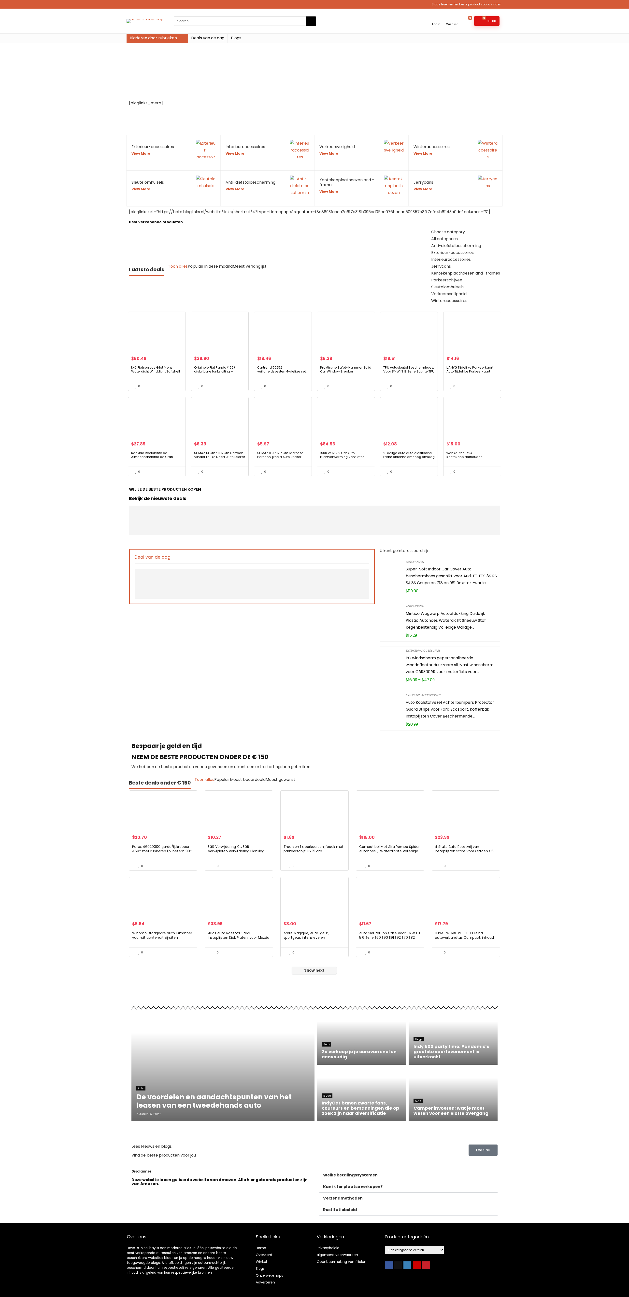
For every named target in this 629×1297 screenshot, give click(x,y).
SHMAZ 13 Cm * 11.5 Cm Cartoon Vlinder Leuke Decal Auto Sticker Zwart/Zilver (219, 457)
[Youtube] (417, 1265)
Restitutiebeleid (340, 1210)
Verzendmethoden (343, 1198)
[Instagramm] (407, 1265)
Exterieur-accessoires (423, 650)
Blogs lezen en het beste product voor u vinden (466, 4)
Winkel (261, 1261)
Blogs (236, 38)
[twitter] (398, 1265)
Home (261, 1247)
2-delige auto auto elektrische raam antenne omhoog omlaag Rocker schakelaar (409, 457)
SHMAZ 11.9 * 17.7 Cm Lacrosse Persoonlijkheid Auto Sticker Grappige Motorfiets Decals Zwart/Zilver (280, 459)
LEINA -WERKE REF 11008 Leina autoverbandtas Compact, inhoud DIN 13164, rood (464, 937)
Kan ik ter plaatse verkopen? (353, 1186)
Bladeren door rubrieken (153, 38)
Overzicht (264, 1254)
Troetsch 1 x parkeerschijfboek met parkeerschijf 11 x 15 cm (313, 849)
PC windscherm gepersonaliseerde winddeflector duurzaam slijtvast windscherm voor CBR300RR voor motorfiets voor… (449, 665)
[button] (408, 1175)
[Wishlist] (452, 19)
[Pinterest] (426, 1265)
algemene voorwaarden (337, 1254)
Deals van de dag (207, 38)
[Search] (311, 21)
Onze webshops (269, 1275)
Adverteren (265, 1282)
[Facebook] (389, 1265)
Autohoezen (415, 562)
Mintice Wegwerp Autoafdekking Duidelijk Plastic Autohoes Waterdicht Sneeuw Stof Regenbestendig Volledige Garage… (446, 620)
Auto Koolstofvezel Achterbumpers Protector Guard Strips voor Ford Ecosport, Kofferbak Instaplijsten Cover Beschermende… (450, 709)
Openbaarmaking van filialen (341, 1261)
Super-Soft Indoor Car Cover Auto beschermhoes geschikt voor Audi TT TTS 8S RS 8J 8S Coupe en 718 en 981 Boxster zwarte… (451, 576)
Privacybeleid (328, 1247)
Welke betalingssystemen (350, 1175)
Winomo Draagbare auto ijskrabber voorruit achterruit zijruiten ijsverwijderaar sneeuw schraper (162, 937)
